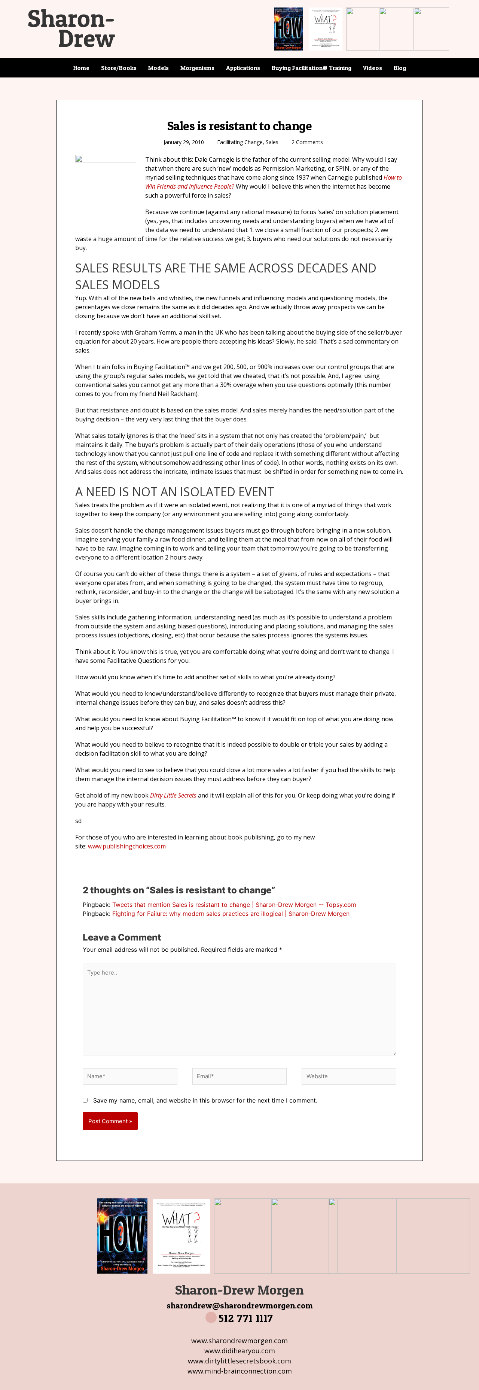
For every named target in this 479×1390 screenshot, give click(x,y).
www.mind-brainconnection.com (239, 1370)
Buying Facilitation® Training (311, 67)
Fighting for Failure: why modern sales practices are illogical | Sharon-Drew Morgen (231, 913)
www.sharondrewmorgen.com (239, 1340)
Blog (400, 67)
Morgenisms (197, 67)
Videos (372, 67)
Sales (272, 142)
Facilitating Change (240, 142)
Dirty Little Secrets (173, 795)
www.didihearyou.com (239, 1350)
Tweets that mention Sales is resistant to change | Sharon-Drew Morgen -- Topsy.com (234, 904)
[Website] (349, 1077)
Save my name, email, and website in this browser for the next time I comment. (205, 1100)
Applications (243, 67)
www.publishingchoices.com (127, 846)
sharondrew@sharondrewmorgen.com (240, 1305)
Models (158, 67)
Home (81, 67)
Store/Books (119, 67)
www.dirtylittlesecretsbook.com (239, 1360)
